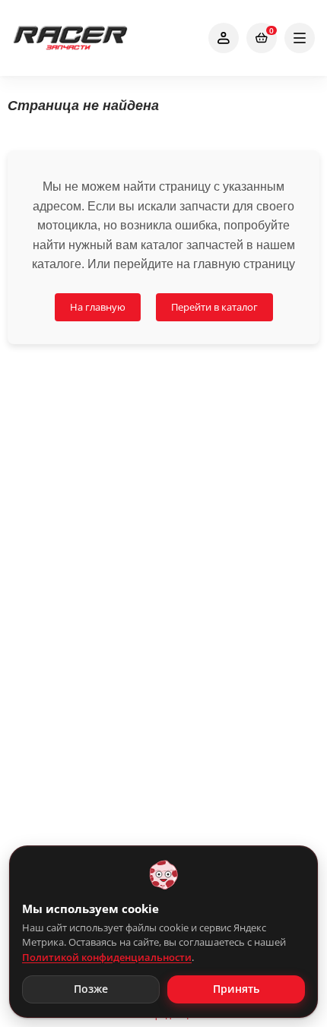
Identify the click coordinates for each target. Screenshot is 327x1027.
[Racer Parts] (70, 38)
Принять (236, 988)
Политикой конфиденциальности (107, 957)
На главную (97, 307)
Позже (91, 988)
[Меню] (299, 38)
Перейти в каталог (214, 307)
